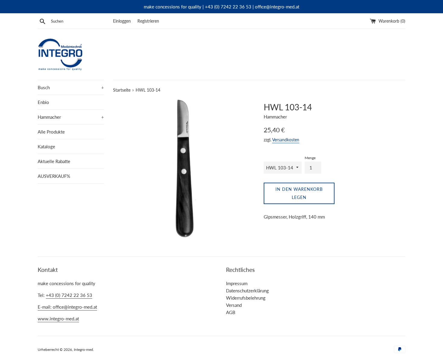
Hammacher (71, 117)
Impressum (236, 283)
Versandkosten (285, 139)
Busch (71, 87)
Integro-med (83, 349)
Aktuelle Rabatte (54, 161)
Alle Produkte (51, 131)
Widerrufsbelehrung (245, 298)
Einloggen (122, 21)
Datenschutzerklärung (247, 290)
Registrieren (148, 21)
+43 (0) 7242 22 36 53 (69, 295)
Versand (234, 305)
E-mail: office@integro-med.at (67, 307)
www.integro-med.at (58, 318)
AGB (230, 312)
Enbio (43, 102)
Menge (310, 158)
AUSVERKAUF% (54, 176)
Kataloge (46, 146)
